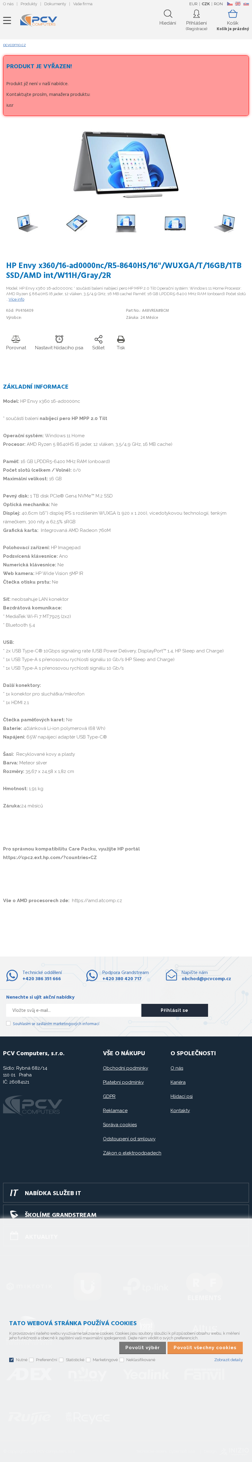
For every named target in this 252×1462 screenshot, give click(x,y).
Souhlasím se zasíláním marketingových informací (56, 1024)
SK (245, 4)
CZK (206, 4)
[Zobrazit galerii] (126, 198)
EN (238, 4)
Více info (16, 299)
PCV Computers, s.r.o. (38, 21)
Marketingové (105, 1359)
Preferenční (46, 1359)
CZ (229, 4)
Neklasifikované (140, 1359)
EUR (193, 4)
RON (218, 4)
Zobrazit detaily (228, 1359)
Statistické (75, 1359)
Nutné (21, 1359)
